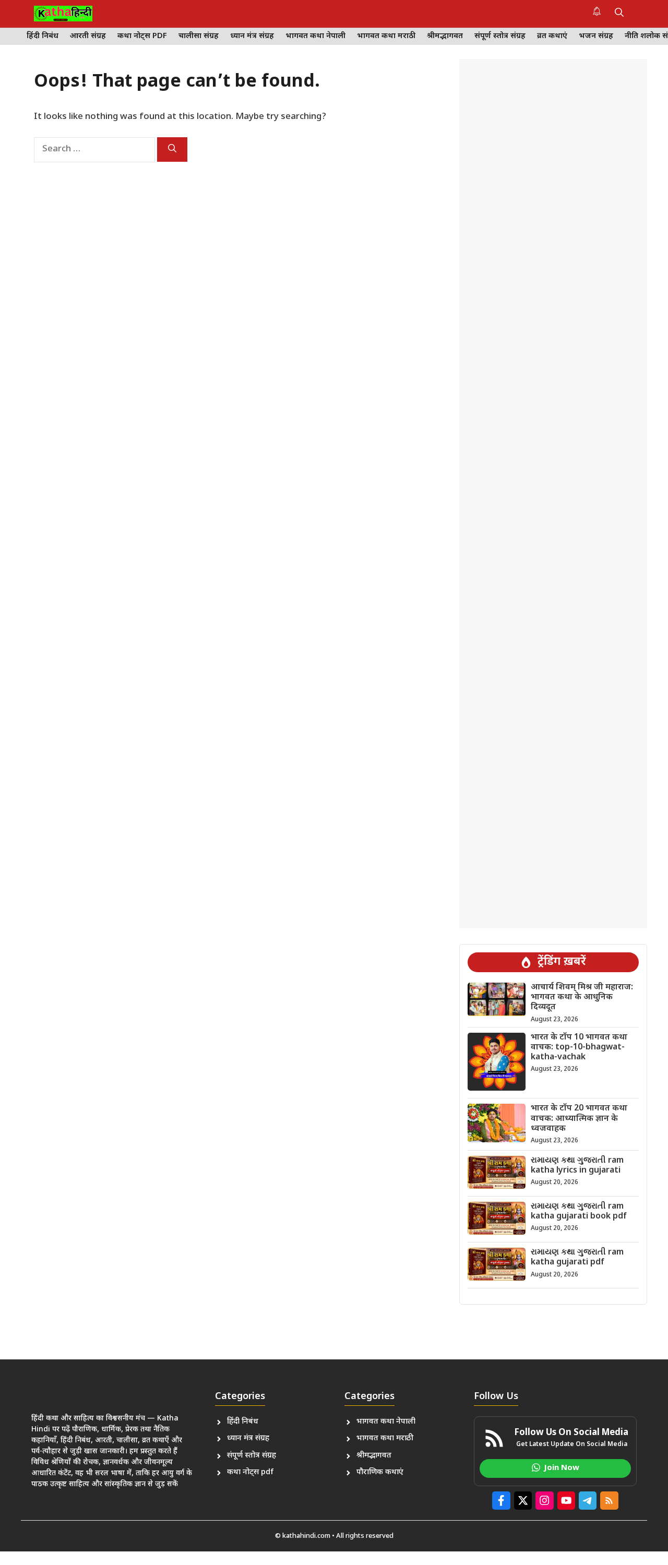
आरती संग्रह (88, 36)
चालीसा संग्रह (198, 36)
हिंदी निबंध (42, 36)
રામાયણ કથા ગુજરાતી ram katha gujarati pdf (577, 1257)
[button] (619, 14)
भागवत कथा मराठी (386, 36)
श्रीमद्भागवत (445, 36)
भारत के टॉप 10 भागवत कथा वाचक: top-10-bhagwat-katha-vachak (579, 1047)
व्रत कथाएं (552, 36)
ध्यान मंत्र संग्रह (252, 36)
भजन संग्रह (596, 36)
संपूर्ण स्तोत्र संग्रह (500, 36)
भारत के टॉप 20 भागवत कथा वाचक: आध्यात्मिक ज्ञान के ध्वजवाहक (579, 1118)
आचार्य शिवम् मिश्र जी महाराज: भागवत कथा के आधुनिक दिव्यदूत (582, 997)
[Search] (172, 149)
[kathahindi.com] (63, 14)
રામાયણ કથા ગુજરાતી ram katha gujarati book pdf (579, 1211)
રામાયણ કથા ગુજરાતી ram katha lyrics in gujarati (577, 1165)
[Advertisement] (553, 493)
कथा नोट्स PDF (142, 36)
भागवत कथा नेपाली (315, 36)
